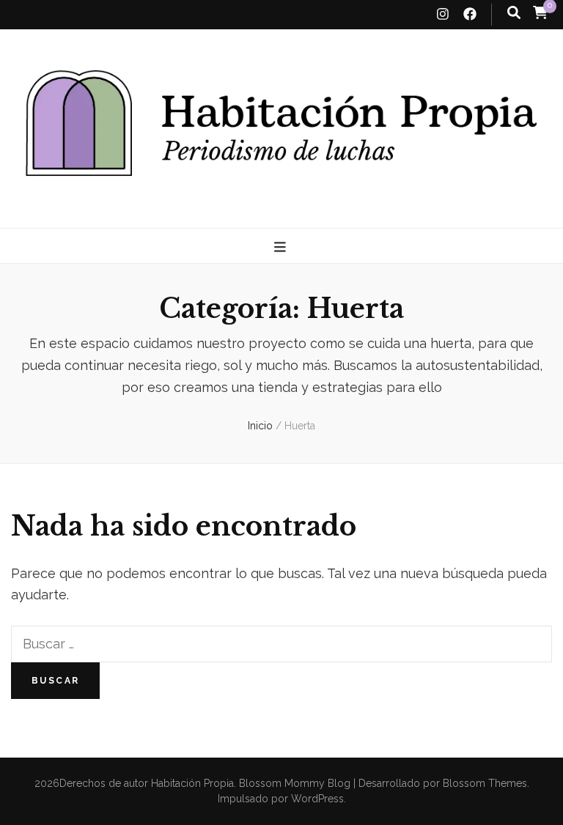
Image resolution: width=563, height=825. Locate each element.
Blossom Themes (483, 783)
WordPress (317, 798)
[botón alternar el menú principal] (282, 247)
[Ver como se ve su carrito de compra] (540, 12)
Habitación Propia (192, 783)
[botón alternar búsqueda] (513, 13)
